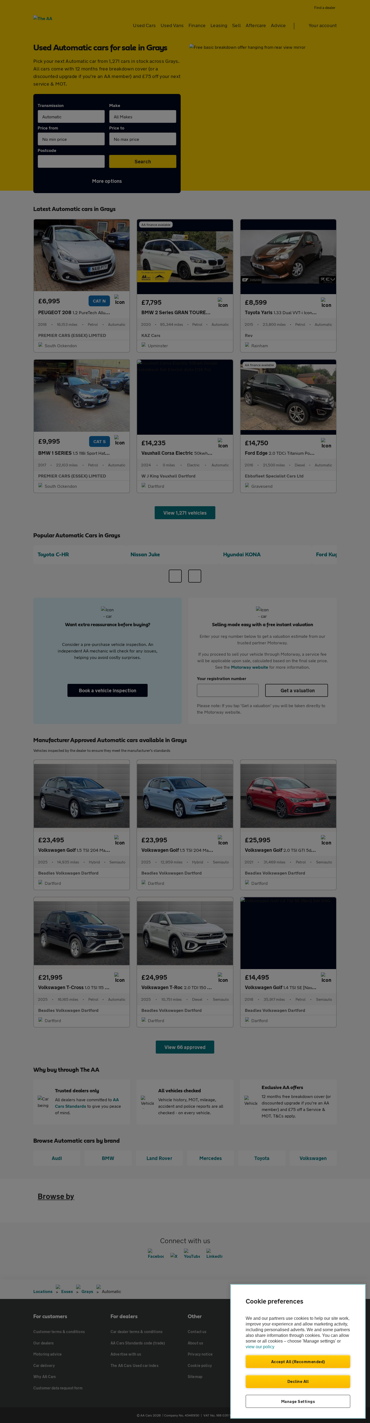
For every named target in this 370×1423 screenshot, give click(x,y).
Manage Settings (298, 1401)
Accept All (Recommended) (298, 1361)
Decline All (298, 1381)
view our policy (260, 1346)
